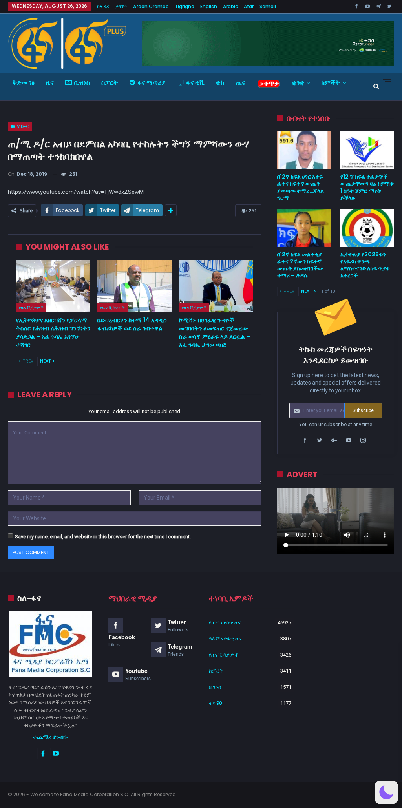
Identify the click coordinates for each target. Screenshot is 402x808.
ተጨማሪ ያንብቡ (50, 737)
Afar (249, 6)
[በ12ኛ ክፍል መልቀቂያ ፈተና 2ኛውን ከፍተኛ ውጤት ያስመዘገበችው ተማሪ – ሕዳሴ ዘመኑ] (304, 228)
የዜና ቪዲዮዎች (31, 308)
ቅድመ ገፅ (24, 82)
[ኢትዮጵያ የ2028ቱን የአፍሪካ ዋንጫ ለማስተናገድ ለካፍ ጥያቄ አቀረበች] (367, 228)
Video (22, 126)
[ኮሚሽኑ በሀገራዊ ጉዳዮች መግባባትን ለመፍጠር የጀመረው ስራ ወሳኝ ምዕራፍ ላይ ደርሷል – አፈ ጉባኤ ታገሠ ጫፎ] (216, 286)
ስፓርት (109, 82)
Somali (267, 6)
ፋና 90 (215, 703)
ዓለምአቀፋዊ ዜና (225, 639)
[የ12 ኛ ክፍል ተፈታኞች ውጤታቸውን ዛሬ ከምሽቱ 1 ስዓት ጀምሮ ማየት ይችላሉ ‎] (367, 150)
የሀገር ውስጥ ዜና (225, 623)
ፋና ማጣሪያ (151, 82)
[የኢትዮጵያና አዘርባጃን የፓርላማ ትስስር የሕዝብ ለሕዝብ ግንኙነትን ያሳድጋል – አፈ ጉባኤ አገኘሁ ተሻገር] (53, 286)
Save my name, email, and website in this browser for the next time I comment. (103, 537)
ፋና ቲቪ (195, 82)
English (208, 6)
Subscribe (363, 410)
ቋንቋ (298, 82)
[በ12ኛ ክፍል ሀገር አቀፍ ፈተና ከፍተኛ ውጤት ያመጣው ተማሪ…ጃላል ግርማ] (304, 150)
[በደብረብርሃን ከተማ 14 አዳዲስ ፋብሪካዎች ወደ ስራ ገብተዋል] (134, 286)
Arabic (230, 6)
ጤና (240, 82)
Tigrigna (184, 6)
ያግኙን (121, 6)
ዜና (50, 82)
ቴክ (220, 82)
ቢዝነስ (82, 82)
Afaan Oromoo (151, 6)
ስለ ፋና (103, 6)
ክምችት (330, 82)
